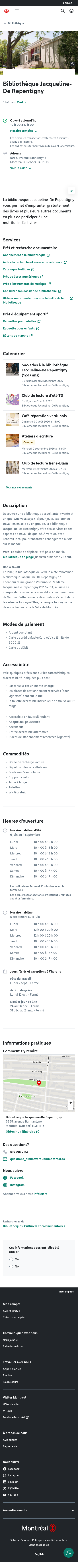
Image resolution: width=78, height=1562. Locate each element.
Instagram (14, 1475)
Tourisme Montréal (14, 1417)
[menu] (16, 10)
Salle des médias (13, 1346)
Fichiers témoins (19, 1540)
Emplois (8, 1375)
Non (17, 1266)
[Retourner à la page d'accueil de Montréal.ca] (6, 10)
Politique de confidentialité (48, 1540)
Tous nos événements (19, 487)
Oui (17, 1259)
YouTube (13, 1494)
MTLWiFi (8, 1411)
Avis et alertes (11, 1311)
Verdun (21, 102)
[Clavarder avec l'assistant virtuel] (68, 1553)
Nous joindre (10, 1340)
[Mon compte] (71, 10)
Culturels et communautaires (44, 1226)
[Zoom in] (70, 1102)
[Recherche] (62, 10)
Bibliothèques (13, 1226)
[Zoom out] (70, 1107)
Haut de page (66, 1291)
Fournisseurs (10, 1382)
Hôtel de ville (11, 1404)
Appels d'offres (12, 1369)
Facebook (14, 1468)
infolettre (40, 1194)
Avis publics (10, 1439)
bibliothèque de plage (18, 557)
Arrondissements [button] (15, 1510)
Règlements (10, 1446)
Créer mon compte (13, 1317)
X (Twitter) (14, 1488)
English (67, 2)
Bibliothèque (16, 23)
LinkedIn (13, 1481)
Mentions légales (38, 1544)
